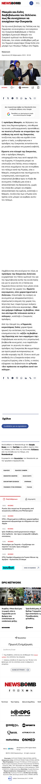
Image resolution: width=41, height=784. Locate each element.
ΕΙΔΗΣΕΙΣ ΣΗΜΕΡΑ (21, 470)
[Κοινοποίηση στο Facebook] (4, 98)
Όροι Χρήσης (15, 702)
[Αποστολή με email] (35, 98)
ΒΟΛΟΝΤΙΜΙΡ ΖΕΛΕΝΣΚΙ (11, 481)
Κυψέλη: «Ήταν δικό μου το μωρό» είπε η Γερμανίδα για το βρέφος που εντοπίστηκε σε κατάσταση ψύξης (12, 614)
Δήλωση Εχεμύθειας (28, 702)
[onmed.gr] (28, 740)
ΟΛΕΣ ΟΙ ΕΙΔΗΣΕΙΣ (30, 568)
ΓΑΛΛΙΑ (29, 487)
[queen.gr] (12, 733)
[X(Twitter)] (23, 691)
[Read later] (38, 87)
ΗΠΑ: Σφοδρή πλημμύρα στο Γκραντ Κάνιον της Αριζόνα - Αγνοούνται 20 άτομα (20, 558)
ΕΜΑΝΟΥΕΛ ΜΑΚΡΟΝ (10, 476)
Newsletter (18, 458)
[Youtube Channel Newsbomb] (27, 691)
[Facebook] (10, 691)
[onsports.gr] (28, 725)
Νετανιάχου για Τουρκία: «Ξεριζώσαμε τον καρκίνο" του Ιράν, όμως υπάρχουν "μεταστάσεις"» (18, 546)
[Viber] (14, 691)
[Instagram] (18, 691)
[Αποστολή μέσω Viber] (17, 98)
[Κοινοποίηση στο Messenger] (13, 98)
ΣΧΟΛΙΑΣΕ (25, 87)
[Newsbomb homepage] (11, 3)
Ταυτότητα (4, 702)
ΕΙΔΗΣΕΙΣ (7, 470)
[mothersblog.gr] (12, 740)
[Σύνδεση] (31, 3)
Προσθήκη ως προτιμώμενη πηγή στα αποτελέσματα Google (22, 114)
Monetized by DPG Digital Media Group (26, 748)
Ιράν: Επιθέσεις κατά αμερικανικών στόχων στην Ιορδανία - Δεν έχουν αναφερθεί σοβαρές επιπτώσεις (20, 534)
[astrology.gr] (28, 733)
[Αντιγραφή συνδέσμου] (33, 87)
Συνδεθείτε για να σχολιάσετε (15, 426)
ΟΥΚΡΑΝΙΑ (27, 481)
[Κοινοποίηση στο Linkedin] (26, 98)
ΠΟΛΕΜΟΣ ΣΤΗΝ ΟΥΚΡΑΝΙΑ (12, 487)
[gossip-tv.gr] (12, 725)
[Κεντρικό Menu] (38, 3)
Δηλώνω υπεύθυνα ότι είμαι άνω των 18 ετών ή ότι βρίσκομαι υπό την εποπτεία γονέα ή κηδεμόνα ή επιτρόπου (19, 662)
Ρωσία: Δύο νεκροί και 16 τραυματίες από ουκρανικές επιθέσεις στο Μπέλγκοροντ (18, 509)
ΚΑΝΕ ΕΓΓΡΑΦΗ (18, 670)
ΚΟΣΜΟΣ (4, 87)
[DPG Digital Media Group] (20, 713)
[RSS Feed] (31, 691)
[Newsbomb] (20, 685)
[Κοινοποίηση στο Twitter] (8, 98)
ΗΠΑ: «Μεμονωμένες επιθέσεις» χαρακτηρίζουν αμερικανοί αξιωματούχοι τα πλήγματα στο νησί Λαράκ (20, 521)
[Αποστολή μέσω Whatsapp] (21, 98)
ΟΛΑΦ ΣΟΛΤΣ (27, 476)
